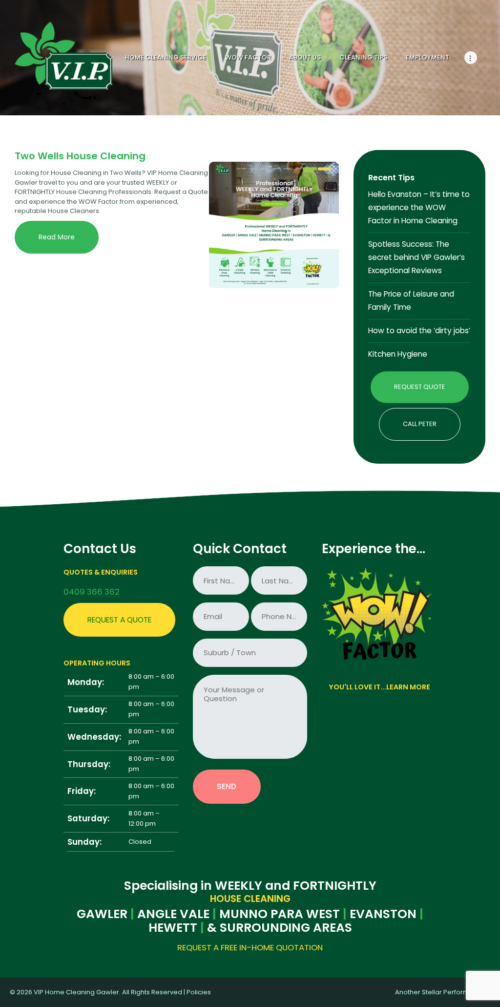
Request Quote (419, 386)
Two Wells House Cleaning (80, 156)
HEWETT (172, 928)
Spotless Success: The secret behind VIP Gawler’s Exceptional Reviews (416, 257)
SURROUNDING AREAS (286, 928)
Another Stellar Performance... (442, 992)
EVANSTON (383, 914)
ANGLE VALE (173, 914)
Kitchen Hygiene (397, 354)
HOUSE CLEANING (250, 899)
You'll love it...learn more (379, 687)
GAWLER (102, 914)
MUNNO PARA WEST (279, 914)
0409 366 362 (91, 592)
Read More (57, 237)
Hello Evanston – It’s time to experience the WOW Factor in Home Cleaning (419, 207)
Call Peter (420, 424)
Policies (199, 992)
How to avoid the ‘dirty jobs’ (419, 330)
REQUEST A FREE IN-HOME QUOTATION (250, 947)
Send (226, 786)
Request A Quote (119, 620)
